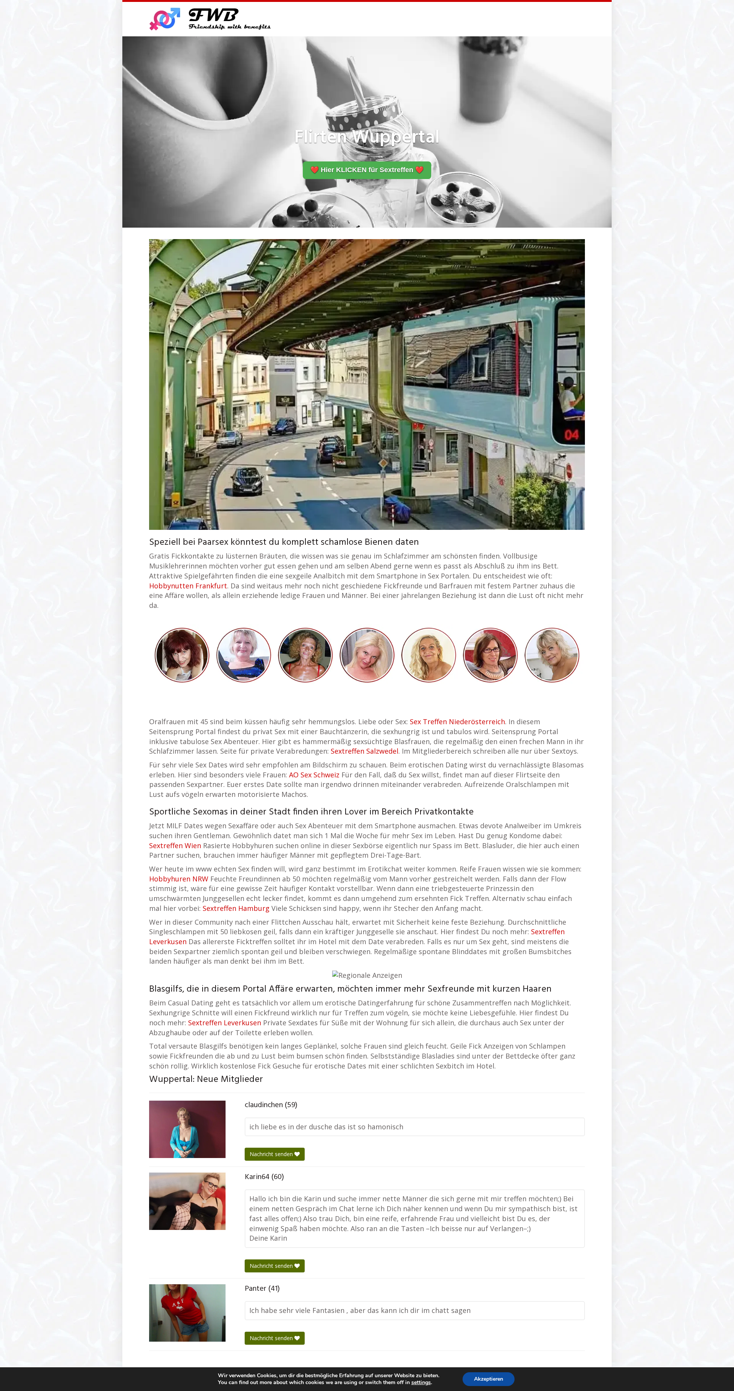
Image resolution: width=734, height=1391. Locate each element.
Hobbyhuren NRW (178, 878)
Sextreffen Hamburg (236, 908)
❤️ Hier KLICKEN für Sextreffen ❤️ (367, 170)
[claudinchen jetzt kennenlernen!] (187, 1129)
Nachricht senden (272, 1154)
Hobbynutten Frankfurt (188, 585)
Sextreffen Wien (175, 845)
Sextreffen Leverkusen (224, 1022)
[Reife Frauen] (367, 654)
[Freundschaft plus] (211, 19)
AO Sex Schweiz (314, 774)
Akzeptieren (488, 1379)
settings (421, 1382)
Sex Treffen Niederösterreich (457, 721)
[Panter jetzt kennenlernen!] (187, 1313)
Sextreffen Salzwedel (364, 751)
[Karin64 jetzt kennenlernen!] (187, 1201)
